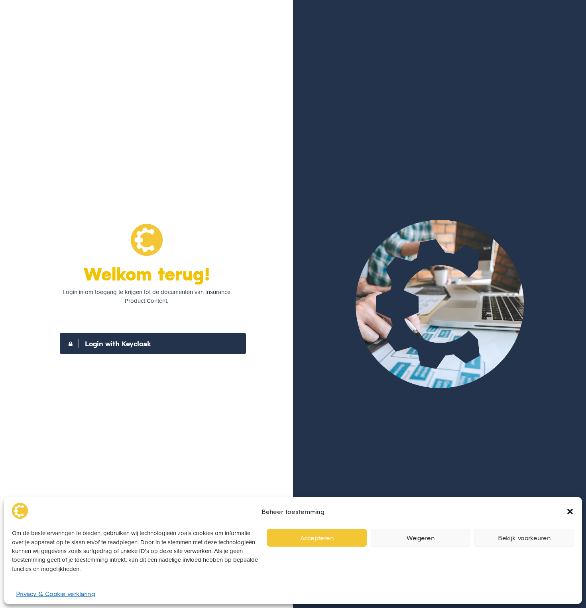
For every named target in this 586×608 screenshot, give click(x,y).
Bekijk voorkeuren (524, 537)
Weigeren (421, 537)
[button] (570, 512)
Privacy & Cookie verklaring (55, 593)
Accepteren (317, 537)
